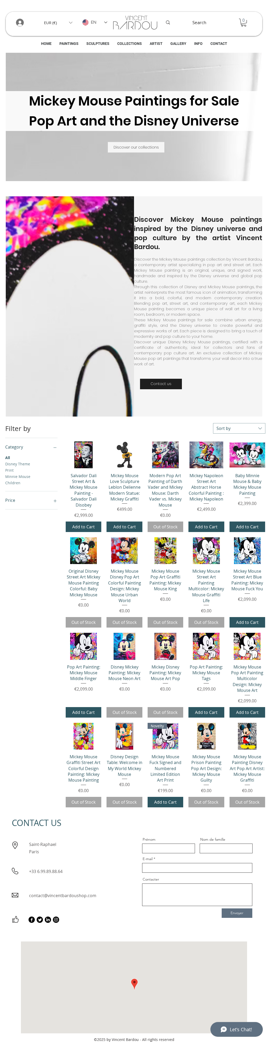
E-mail (148, 859)
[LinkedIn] (48, 920)
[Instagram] (56, 920)
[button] (58, 23)
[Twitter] (40, 920)
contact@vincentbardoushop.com (62, 895)
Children (12, 482)
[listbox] (58, 23)
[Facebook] (32, 920)
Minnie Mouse (17, 476)
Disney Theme (17, 463)
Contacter (151, 879)
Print (9, 470)
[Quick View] (83, 454)
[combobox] (239, 428)
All (7, 457)
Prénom (149, 839)
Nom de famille (212, 839)
